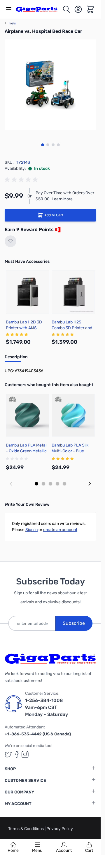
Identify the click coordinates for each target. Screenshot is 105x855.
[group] (22, 179)
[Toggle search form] (66, 9)
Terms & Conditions (26, 828)
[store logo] (39, 9)
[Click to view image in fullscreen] (50, 84)
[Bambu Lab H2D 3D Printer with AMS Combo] (27, 292)
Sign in (31, 529)
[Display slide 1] (36, 483)
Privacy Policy (59, 828)
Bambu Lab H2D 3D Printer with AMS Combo (24, 328)
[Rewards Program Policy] (57, 230)
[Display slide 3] (50, 483)
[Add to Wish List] (10, 241)
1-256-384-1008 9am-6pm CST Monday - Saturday (46, 707)
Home (13, 850)
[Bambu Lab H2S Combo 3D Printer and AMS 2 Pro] (73, 292)
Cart (89, 850)
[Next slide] (89, 483)
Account (64, 850)
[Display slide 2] (43, 483)
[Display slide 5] (64, 483)
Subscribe (74, 623)
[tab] (16, 358)
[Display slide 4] (57, 483)
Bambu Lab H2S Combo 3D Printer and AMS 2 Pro (72, 328)
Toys (10, 23)
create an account (60, 529)
